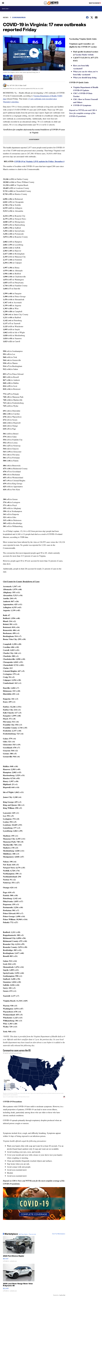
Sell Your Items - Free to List (27, 1234)
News (5, 17)
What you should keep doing (85, 77)
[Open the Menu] (3, 3)
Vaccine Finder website (84, 54)
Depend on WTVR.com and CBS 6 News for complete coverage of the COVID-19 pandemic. (83, 113)
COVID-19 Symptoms (82, 105)
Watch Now (94, 3)
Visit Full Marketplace (58, 1234)
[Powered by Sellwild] (62, 1295)
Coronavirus (19, 17)
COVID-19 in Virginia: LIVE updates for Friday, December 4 (39, 161)
